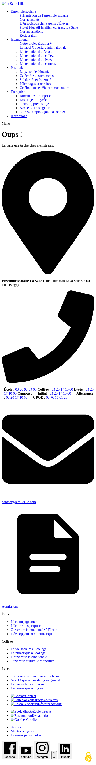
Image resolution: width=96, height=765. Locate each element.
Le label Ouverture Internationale (43, 47)
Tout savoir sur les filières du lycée (35, 676)
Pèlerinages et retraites (35, 84)
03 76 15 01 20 (56, 397)
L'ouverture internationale (29, 657)
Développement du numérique (32, 634)
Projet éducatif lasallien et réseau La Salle (49, 27)
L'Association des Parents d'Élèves (44, 23)
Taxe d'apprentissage (34, 104)
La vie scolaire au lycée (27, 684)
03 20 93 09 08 (26, 389)
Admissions (10, 606)
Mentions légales (22, 731)
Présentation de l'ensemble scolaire (44, 15)
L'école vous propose (26, 626)
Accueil (16, 727)
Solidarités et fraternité (35, 80)
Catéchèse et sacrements (37, 76)
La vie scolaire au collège (28, 649)
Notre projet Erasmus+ (36, 43)
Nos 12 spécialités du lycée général (35, 680)
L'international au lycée (36, 59)
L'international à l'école (36, 51)
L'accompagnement (24, 622)
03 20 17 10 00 (62, 389)
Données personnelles (26, 735)
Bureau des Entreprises (36, 96)
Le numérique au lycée (27, 688)
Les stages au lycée (33, 100)
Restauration (28, 35)
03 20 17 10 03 (16, 397)
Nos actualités (29, 19)
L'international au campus (38, 63)
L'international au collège (37, 55)
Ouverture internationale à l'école (34, 630)
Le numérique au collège (28, 653)
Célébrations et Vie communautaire (44, 88)
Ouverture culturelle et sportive (32, 661)
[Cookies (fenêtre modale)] (88, 757)
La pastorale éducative (35, 72)
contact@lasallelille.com (19, 502)
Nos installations (31, 31)
